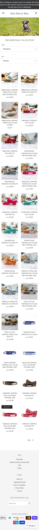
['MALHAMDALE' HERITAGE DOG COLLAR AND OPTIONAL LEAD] (29, 140)
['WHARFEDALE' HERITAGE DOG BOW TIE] (10, 230)
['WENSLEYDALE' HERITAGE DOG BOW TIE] (10, 260)
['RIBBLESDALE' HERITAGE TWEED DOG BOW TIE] (29, 79)
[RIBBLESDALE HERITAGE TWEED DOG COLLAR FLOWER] (10, 110)
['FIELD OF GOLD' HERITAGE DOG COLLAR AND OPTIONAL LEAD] (29, 291)
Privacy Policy (19, 488)
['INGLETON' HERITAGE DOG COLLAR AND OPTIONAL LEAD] (29, 352)
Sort (3, 56)
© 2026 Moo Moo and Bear (19, 514)
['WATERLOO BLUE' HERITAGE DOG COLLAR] (29, 322)
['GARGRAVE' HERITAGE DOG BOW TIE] (29, 383)
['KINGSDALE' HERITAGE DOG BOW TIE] (10, 140)
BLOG (19, 468)
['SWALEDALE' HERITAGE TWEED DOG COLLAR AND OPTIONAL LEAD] (29, 171)
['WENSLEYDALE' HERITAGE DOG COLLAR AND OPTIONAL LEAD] (29, 230)
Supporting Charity (19, 482)
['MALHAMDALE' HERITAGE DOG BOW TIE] (10, 171)
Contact (19, 491)
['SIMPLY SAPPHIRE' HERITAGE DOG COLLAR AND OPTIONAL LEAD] (10, 352)
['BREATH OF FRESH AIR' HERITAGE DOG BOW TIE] (10, 291)
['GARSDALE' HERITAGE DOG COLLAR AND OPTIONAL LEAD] (10, 413)
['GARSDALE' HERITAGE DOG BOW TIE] (29, 413)
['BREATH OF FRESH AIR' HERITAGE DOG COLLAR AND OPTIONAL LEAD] (29, 260)
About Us (19, 479)
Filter (3, 45)
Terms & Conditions (20, 485)
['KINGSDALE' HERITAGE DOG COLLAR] (29, 110)
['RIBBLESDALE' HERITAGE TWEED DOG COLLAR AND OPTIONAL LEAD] (10, 79)
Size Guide (19, 459)
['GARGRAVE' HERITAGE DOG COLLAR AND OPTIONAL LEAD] (10, 383)
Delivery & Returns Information (19, 462)
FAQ (19, 465)
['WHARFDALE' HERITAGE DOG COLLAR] (29, 202)
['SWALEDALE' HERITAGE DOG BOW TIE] (10, 202)
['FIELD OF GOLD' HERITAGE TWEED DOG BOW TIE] (10, 322)
